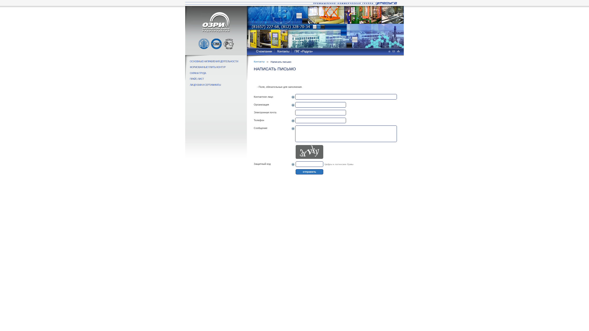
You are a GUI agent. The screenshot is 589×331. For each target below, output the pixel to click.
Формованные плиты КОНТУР (207, 67)
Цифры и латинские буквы (338, 164)
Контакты (283, 51)
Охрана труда (198, 73)
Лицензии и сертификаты (205, 84)
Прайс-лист (197, 78)
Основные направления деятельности (214, 61)
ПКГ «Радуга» (303, 51)
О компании (264, 51)
